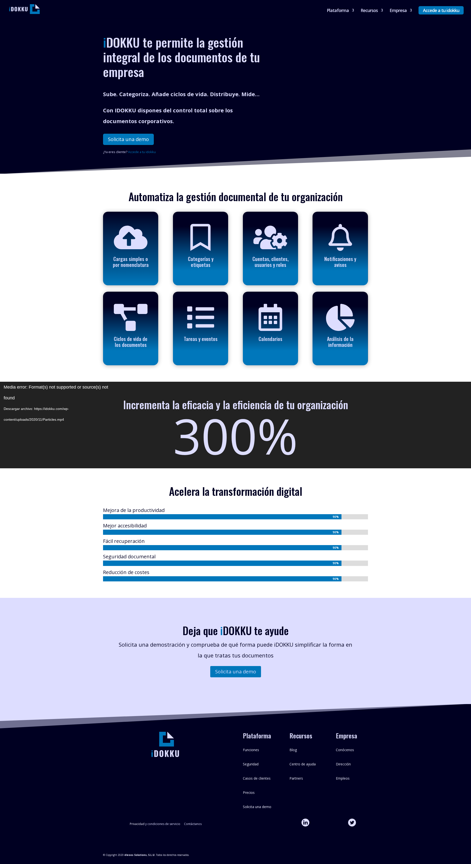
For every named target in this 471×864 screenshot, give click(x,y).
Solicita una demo (128, 139)
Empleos (343, 778)
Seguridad (251, 764)
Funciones (251, 749)
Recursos (369, 11)
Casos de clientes (257, 778)
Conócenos (345, 749)
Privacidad (137, 824)
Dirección (343, 764)
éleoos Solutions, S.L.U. (139, 855)
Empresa (398, 11)
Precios (249, 792)
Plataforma (338, 11)
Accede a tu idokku (441, 10)
